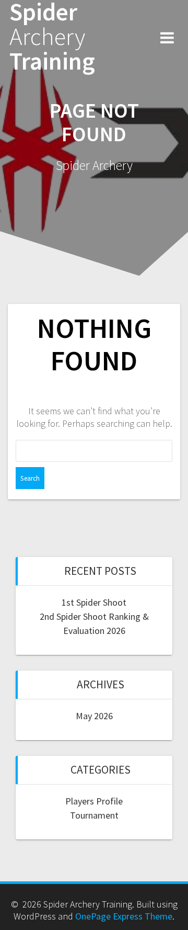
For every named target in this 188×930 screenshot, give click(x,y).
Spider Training (52, 36)
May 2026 (94, 716)
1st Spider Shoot (94, 602)
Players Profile (94, 801)
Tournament (94, 815)
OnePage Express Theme (123, 916)
